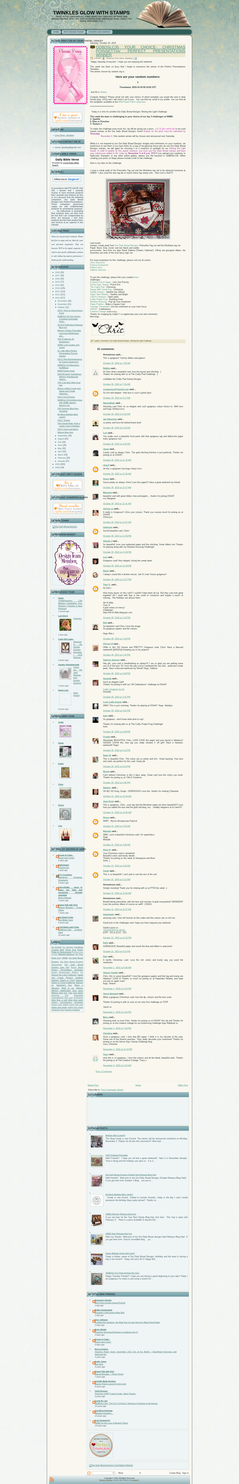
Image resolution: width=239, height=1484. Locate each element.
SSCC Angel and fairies (67, 429)
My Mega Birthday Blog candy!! (119, 1194)
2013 (57, 288)
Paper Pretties (97, 304)
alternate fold (59, 995)
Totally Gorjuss (97, 292)
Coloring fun (63, 868)
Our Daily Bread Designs (126, 245)
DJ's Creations (65, 875)
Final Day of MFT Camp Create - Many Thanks (115, 1394)
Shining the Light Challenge (64, 975)
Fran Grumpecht (102, 1420)
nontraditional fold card (62, 998)
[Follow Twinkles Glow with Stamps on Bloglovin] (66, 182)
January (61, 461)
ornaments (78, 998)
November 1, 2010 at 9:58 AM (117, 967)
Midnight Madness (66, 954)
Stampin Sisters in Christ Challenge (67, 981)
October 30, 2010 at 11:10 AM (117, 460)
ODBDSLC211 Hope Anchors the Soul (122, 1273)
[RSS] (52, 1479)
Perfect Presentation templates (67, 970)
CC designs (67, 947)
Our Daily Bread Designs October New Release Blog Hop (131, 1175)
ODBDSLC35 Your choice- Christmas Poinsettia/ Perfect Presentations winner (140, 51)
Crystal (106, 737)
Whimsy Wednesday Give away (67, 991)
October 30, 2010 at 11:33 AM (117, 474)
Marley (103, 92)
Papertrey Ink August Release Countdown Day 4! (116, 1332)
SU (81, 972)
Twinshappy (63, 865)
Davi (105, 956)
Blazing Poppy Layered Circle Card (110, 1384)
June (60, 445)
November (62, 304)
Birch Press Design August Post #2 (110, 1303)
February (62, 458)
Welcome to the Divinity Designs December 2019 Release (77, 650)
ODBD (65, 958)
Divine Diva (70, 950)
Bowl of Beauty (64, 898)
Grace (61, 805)
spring (65, 1005)
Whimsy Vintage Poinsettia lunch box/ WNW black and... (69, 333)
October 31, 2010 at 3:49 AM (116, 845)
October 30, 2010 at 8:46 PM (116, 782)
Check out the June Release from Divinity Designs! (77, 675)
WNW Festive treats (66, 371)
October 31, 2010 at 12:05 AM (117, 812)
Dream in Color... (65, 855)
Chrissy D (108, 644)
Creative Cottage (98, 311)
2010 (57, 298)
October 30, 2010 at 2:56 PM (116, 673)
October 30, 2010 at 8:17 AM (116, 398)
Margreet (107, 492)
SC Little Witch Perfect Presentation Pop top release (67, 353)
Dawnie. (107, 787)
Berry (106, 1017)
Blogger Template (106, 1480)
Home (138, 1085)
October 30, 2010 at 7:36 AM (116, 384)
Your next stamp (75, 993)
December (62, 301)
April (60, 451)
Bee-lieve (99, 1364)
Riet (105, 623)
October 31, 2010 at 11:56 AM (117, 893)
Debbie (106, 368)
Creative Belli (57, 950)
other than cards (75, 1000)
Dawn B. (107, 755)
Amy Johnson (101, 1320)
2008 (57, 467)
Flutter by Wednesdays (61, 952)
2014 (57, 285)
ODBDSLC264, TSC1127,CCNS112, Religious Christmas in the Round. (126, 1403)
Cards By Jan (101, 1401)
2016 (57, 279)
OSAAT (93, 309)
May (59, 448)
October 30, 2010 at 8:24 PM (116, 766)
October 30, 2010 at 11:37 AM (117, 487)
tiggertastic (108, 914)
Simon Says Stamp (99, 284)
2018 (57, 272)
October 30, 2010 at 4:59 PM (116, 731)
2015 (57, 282)
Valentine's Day (64, 985)
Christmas (78, 947)
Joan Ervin (108, 801)
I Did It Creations (98, 297)
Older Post (183, 1085)
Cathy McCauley (65, 639)
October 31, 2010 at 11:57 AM (117, 909)
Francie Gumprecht (99, 265)
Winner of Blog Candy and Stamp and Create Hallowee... (69, 391)
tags (62, 1010)
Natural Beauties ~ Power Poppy (109, 1374)
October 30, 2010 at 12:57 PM (117, 579)
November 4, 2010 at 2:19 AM (117, 1065)
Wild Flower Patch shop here (132, 102)
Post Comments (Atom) (112, 1090)
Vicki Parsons (101, 1391)
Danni (106, 571)
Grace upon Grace (66, 858)
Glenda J (107, 541)
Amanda (107, 678)
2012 (57, 291)
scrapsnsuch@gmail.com (116, 389)
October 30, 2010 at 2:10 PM (116, 655)
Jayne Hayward (110, 993)
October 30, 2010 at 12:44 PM (117, 566)
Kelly (105, 943)
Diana (61, 743)
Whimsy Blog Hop (65, 432)
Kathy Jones (100, 1362)
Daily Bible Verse (67, 159)
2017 (57, 275)
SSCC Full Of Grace (66, 397)
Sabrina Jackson (98, 270)
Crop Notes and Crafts (68, 927)
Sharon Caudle (110, 972)
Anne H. (107, 850)
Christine (107, 1033)
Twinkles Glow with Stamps (91, 12)
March (60, 455)
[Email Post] (135, 58)
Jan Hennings (110, 419)
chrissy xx (108, 508)
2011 (57, 294)
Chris (60, 784)
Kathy (61, 764)
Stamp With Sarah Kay (101, 289)
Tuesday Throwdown (99, 306)
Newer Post (93, 1085)
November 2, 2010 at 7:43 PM (117, 1028)
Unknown (108, 527)
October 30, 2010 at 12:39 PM (117, 552)
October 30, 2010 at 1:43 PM (116, 639)
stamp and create (59, 1007)
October (61, 307)
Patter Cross (96, 267)
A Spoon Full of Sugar (100, 282)
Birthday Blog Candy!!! (115, 1135)
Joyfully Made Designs (105, 1381)
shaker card (56, 1005)
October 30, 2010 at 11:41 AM (117, 503)
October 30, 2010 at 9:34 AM (116, 444)
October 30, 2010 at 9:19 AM (116, 428)
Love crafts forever (112, 702)
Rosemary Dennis (103, 1300)
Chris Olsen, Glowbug (64, 135)
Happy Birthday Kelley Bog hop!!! (120, 1253)
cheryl (106, 465)
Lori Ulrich (63, 616)
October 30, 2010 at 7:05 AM (116, 363)
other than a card (59, 1000)
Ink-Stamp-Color (65, 917)
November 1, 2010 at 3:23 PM (117, 988)
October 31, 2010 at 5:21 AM (116, 879)
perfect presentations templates (67, 1002)
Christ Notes (68, 163)
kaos (105, 716)
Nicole (106, 771)
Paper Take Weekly (99, 294)
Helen (61, 598)
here (136, 277)
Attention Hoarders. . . (104, 1413)
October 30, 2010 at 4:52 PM (116, 710)
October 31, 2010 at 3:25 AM (116, 826)
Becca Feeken (101, 1349)
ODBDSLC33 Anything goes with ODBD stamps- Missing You (69, 403)
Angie (61, 722)
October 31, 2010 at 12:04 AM (117, 796)
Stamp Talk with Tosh (68, 905)
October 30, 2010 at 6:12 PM (116, 750)
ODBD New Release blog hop (119, 1234)
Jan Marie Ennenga (104, 1411)
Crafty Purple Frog (98, 299)
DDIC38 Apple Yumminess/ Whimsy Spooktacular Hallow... (69, 377)
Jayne (106, 449)
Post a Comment (104, 1071)
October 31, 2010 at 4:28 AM (116, 866)
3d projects (56, 947)
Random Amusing (98, 301)
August (61, 439)
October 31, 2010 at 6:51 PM (116, 951)
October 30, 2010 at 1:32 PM (116, 617)
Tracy (105, 1054)
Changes (77, 618)
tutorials (68, 1010)
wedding (76, 1010)
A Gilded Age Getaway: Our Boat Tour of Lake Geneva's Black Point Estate (127, 1322)
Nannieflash (109, 403)
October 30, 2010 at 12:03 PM (117, 536)
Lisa (60, 826)
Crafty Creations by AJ (113, 689)
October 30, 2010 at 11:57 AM (117, 522)
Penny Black (77, 967)
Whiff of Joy (67, 988)
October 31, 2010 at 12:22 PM (117, 938)
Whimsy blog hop (59, 993)
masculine (78, 995)
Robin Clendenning (103, 1310)
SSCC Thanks (63, 420)
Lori (105, 433)
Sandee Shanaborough (68, 665)
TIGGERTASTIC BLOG (114, 930)
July (59, 442)
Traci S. (107, 584)
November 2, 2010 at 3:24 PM (117, 1012)
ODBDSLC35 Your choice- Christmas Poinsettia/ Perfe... (69, 319)
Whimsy (79, 988)
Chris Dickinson (97, 262)
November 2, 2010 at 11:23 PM (117, 1049)
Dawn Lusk (63, 690)
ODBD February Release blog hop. (121, 1214)
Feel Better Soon (65, 920)
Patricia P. (135, 1480)
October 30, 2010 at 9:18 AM (116, 414)
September (62, 436)
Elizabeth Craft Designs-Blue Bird (109, 1313)
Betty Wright (100, 1330)
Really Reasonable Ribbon (64, 972)
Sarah (106, 871)
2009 (57, 464)
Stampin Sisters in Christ (63, 980)
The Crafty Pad (97, 287)
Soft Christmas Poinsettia (117, 1155)
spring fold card (76, 1005)
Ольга (106, 817)
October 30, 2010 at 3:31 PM (116, 697)
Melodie (107, 831)
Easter (80, 950)
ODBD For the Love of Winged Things (111, 1423)
